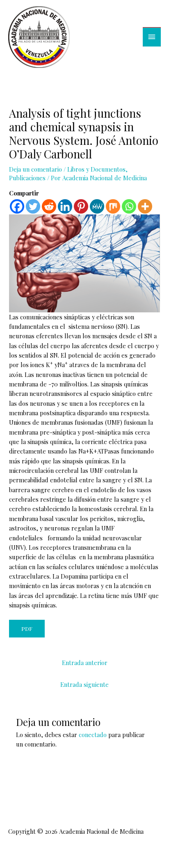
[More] (145, 206)
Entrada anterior (84, 662)
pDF (26, 628)
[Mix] (113, 206)
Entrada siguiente (84, 684)
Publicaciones (27, 178)
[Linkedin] (65, 206)
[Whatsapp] (129, 206)
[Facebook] (17, 206)
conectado (93, 734)
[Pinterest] (81, 206)
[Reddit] (49, 206)
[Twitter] (33, 206)
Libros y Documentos (96, 169)
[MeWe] (97, 206)
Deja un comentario (35, 169)
